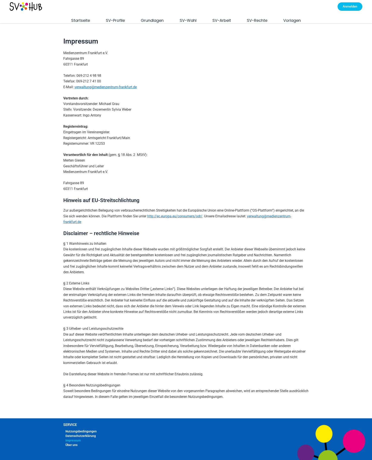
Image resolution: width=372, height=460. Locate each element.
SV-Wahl (188, 20)
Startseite (80, 20)
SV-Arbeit (221, 20)
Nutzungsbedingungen (81, 431)
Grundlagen (152, 20)
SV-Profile (115, 20)
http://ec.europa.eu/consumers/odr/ (174, 216)
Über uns (71, 445)
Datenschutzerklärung (80, 436)
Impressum (73, 440)
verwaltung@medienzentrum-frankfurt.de (105, 87)
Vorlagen (292, 20)
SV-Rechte (257, 20)
